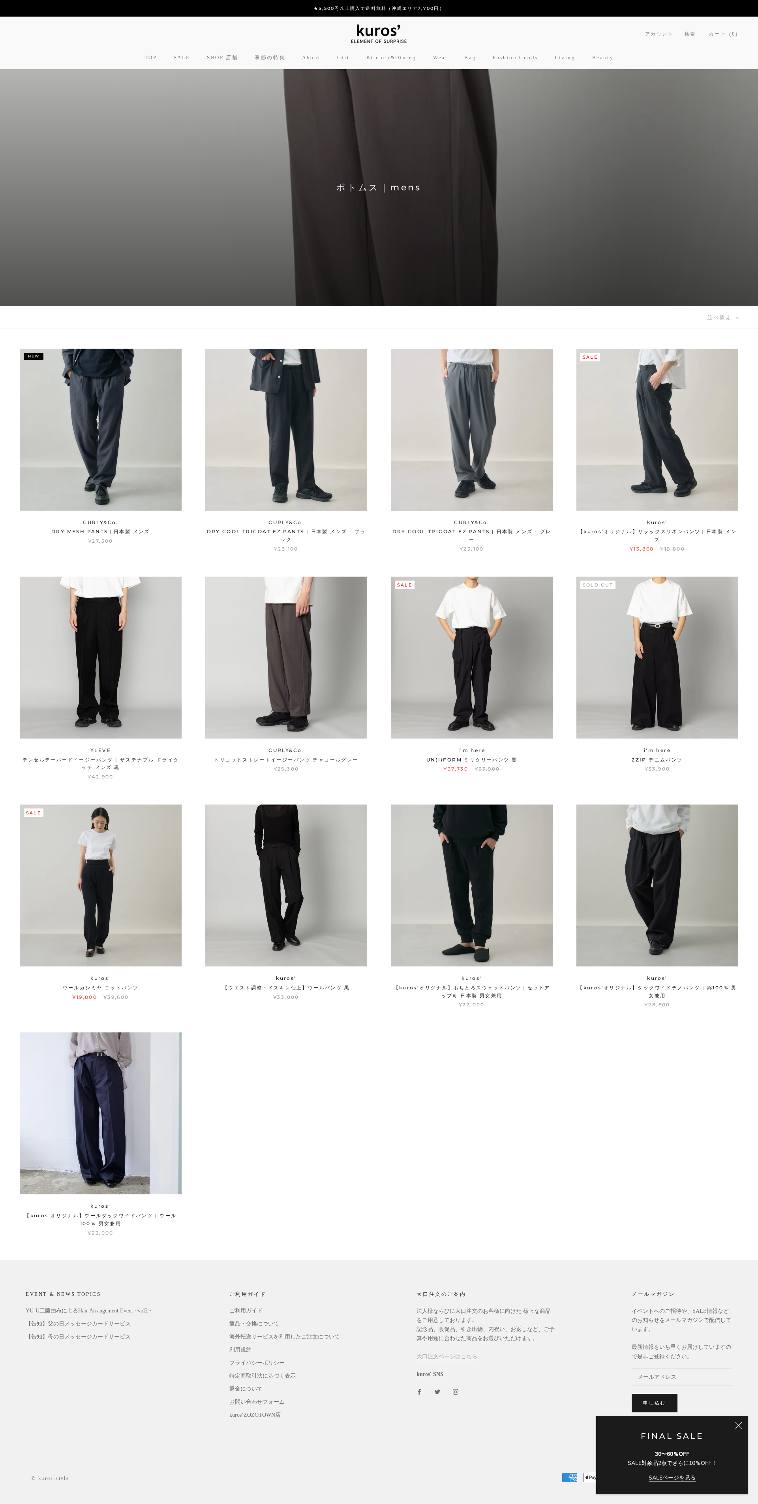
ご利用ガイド (246, 1311)
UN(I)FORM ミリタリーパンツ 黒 (472, 760)
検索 (690, 34)
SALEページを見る (672, 1477)
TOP (150, 57)
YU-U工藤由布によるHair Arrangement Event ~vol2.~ (89, 1311)
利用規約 (240, 1350)
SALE (182, 57)
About (311, 57)
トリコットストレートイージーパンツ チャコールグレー (286, 760)
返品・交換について (254, 1324)
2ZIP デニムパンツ (657, 760)
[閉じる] (738, 1425)
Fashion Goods (515, 57)
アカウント (659, 34)
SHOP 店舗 (222, 57)
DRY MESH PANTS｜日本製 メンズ (100, 531)
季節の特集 (270, 57)
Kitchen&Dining (391, 57)
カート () (723, 34)
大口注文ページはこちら (447, 1356)
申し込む (654, 1403)
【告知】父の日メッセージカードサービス (78, 1324)
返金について (246, 1389)
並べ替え (720, 317)
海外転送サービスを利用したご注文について (284, 1337)
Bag (470, 57)
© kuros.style (50, 1478)
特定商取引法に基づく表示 (262, 1376)
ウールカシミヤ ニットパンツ (101, 988)
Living (565, 57)
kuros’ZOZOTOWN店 (255, 1415)
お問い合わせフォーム (257, 1402)
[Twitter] (437, 1391)
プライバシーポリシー (257, 1363)
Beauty (603, 57)
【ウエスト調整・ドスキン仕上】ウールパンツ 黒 (286, 988)
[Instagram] (455, 1391)
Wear (440, 57)
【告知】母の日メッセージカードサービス (78, 1337)
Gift (343, 57)
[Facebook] (419, 1391)
